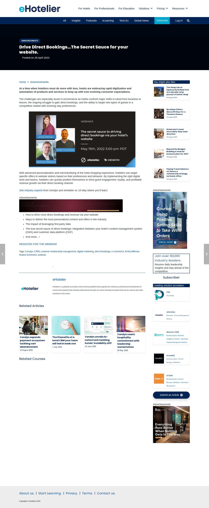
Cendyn (29, 251)
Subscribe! (171, 277)
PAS (168, 292)
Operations (184, 339)
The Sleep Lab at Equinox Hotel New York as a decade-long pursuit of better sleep (177, 91)
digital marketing (85, 251)
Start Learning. (50, 493)
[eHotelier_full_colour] (39, 8)
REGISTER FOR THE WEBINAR (38, 244)
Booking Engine (171, 335)
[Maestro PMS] (159, 335)
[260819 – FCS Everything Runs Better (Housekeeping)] (171, 442)
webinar (42, 255)
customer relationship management (58, 251)
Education (169, 315)
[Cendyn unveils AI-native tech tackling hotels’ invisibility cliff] (98, 325)
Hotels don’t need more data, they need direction (176, 131)
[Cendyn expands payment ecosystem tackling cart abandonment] (33, 325)
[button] (152, 8)
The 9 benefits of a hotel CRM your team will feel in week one (65, 340)
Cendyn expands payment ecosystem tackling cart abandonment (32, 342)
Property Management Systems (176, 342)
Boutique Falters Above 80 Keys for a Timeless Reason (176, 111)
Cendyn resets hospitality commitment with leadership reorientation (128, 341)
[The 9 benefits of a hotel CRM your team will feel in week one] (66, 325)
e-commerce (117, 251)
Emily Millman (132, 251)
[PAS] (159, 295)
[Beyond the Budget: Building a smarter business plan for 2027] (159, 153)
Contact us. (106, 493)
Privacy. (72, 493)
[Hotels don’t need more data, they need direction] (159, 133)
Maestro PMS (172, 332)
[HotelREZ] (159, 359)
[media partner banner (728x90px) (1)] (71, 211)
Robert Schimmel (28, 255)
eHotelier (59, 279)
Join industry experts (31, 190)
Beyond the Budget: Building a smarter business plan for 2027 (177, 151)
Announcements (39, 82)
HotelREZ (170, 355)
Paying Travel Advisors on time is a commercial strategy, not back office (177, 172)
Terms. (87, 493)
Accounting (170, 295)
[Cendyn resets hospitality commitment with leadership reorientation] (131, 324)
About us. (26, 493)
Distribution (176, 362)
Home (22, 82)
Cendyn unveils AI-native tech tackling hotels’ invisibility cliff (98, 340)
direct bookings (102, 251)
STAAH (169, 375)
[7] (170, 248)
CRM (37, 251)
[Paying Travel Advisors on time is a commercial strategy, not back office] (159, 173)
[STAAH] (159, 379)
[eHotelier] (159, 315)
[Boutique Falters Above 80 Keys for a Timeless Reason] (159, 114)
